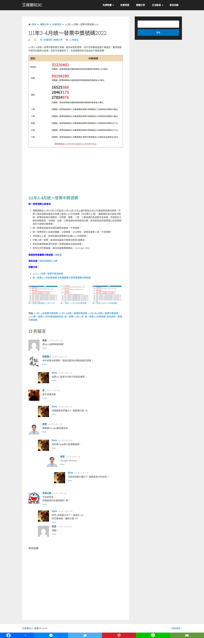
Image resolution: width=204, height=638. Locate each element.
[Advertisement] (75, 169)
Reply (44, 348)
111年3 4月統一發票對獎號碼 (73, 313)
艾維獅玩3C (32, 5)
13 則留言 (74, 40)
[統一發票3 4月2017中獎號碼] (107, 293)
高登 (44, 424)
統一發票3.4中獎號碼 (95, 316)
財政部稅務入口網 (48, 261)
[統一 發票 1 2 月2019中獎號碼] (75, 293)
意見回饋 (174, 5)
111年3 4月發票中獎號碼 (46, 313)
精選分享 (140, 5)
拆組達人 (46, 356)
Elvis (54, 372)
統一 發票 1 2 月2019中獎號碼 (73, 303)
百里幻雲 (46, 493)
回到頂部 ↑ (176, 628)
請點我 (58, 255)
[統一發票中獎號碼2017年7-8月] (43, 293)
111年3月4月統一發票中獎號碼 (103, 313)
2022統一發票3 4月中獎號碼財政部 (45, 316)
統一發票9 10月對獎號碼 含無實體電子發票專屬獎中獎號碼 (62, 277)
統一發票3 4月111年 (74, 316)
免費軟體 (107, 5)
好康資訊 (48, 40)
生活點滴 (156, 5)
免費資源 (124, 5)
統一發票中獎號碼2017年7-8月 (41, 303)
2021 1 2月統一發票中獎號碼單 (48, 273)
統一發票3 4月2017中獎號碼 (105, 303)
